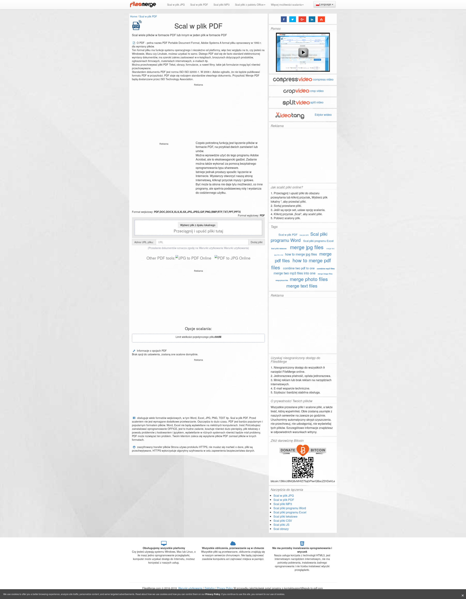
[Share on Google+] (302, 19)
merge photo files (309, 278)
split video (316, 102)
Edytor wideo (323, 114)
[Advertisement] (198, 112)
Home (133, 16)
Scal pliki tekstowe (279, 248)
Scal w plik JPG (176, 4)
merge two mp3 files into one (294, 273)
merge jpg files (306, 247)
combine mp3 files (326, 268)
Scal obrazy (281, 529)
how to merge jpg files (301, 254)
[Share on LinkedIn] (312, 19)
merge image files (325, 274)
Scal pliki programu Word (299, 237)
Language (325, 4)
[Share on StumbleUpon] (321, 19)
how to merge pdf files (301, 264)
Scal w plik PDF (199, 4)
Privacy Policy (225, 588)
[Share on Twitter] (292, 19)
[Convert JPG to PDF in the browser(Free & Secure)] (193, 258)
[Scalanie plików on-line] (143, 4)
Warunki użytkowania (236, 248)
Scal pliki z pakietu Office (249, 4)
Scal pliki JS (281, 524)
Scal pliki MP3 (222, 4)
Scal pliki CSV (282, 520)
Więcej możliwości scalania (286, 4)
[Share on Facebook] (284, 19)
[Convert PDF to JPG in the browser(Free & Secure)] (232, 258)
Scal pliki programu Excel (318, 241)
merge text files (301, 285)
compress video (323, 79)
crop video (317, 91)
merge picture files (282, 280)
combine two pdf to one (299, 268)
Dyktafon (210, 588)
